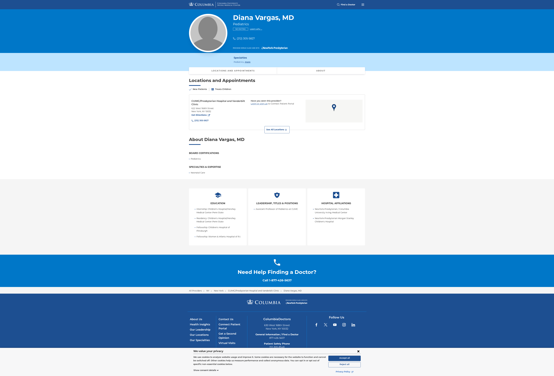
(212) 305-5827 (246, 38)
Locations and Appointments (233, 70)
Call (277, 280)
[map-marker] (334, 107)
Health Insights (200, 324)
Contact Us (226, 319)
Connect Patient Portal (229, 326)
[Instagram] (344, 325)
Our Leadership (200, 330)
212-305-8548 (277, 347)
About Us (196, 319)
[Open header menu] (363, 4)
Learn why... (256, 29)
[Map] (334, 111)
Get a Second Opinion (227, 336)
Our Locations (199, 335)
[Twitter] (326, 325)
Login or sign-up (259, 103)
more (247, 62)
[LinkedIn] (353, 325)
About (320, 70)
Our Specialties (200, 340)
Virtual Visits (227, 343)
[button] (277, 129)
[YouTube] (335, 325)
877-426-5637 (277, 338)
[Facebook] (316, 325)
